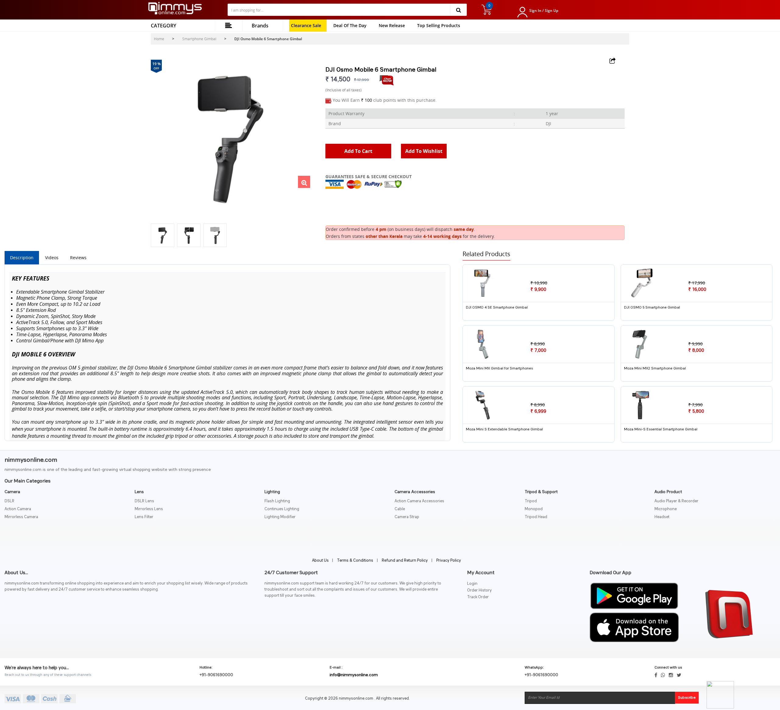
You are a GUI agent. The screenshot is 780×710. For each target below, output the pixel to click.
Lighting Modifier (280, 517)
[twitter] (679, 675)
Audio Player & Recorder (676, 501)
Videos (51, 257)
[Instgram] (671, 675)
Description (22, 257)
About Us (321, 561)
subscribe (687, 698)
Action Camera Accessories (419, 501)
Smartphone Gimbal (199, 38)
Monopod (534, 509)
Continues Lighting (281, 509)
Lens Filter (144, 517)
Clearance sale (306, 25)
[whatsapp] (663, 675)
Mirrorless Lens (149, 509)
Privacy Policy (448, 561)
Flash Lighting (277, 501)
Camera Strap (407, 517)
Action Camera (18, 509)
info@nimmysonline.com (354, 675)
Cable (400, 509)
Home (159, 38)
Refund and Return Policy (405, 561)
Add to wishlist (423, 151)
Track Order (478, 597)
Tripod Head (536, 517)
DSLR (9, 501)
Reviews (78, 257)
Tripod (531, 501)
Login (472, 584)
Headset (661, 517)
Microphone (665, 509)
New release (392, 25)
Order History (479, 590)
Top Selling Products (438, 25)
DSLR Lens (144, 501)
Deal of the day (350, 25)
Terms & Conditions (355, 561)
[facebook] (655, 675)
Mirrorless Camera (21, 517)
